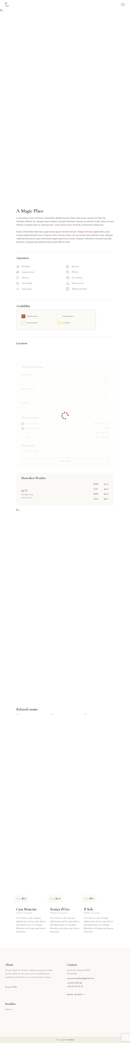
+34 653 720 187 (74, 983)
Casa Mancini (26, 909)
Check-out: (28, 389)
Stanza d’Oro (59, 909)
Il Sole (88, 909)
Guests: (25, 403)
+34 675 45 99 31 (75, 986)
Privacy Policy (11, 987)
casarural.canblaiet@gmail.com (80, 978)
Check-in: (27, 375)
